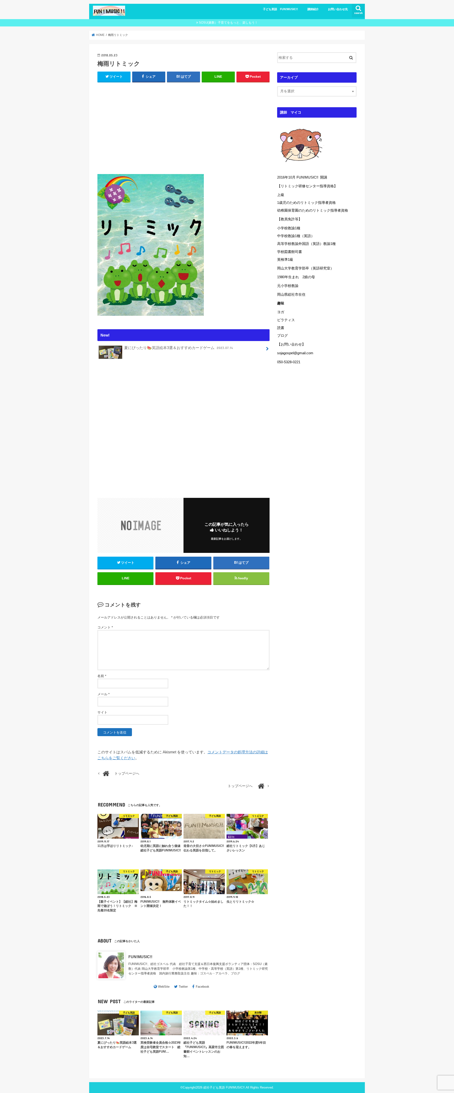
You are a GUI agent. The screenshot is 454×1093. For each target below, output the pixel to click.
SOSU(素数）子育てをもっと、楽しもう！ (228, 22)
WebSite (164, 986)
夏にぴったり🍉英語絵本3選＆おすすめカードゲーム (178, 348)
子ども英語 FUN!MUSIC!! (280, 9)
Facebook (202, 986)
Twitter (183, 986)
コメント (105, 627)
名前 (101, 676)
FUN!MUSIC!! (140, 957)
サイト (102, 712)
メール (103, 694)
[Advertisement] (183, 127)
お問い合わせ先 (338, 9)
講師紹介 (313, 9)
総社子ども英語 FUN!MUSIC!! (224, 1087)
